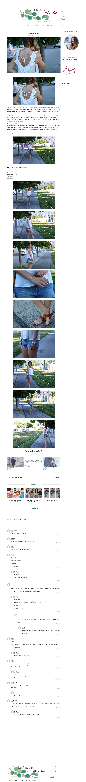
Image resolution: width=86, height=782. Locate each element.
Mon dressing (50, 25)
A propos (62, 25)
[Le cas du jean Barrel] (52, 492)
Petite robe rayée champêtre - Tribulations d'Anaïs (20, 513)
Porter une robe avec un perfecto (49, 467)
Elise (12, 660)
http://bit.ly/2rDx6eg (19, 604)
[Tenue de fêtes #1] (15, 462)
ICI (9, 167)
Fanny (12, 546)
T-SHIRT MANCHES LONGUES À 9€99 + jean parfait (33, 501)
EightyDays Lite (26, 780)
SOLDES (23, 25)
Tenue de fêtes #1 (10, 467)
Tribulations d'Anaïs (17, 778)
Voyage (43, 25)
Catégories (37, 25)
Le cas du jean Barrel (52, 500)
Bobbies (21, 125)
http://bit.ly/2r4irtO (18, 605)
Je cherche (29, 25)
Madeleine (13, 700)
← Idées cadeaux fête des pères (14, 477)
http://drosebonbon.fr (15, 566)
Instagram (55, 119)
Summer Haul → (57, 477)
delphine (12, 554)
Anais (31, 35)
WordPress (18, 780)
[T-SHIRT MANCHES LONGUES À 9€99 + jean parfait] (33, 492)
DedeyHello (13, 682)
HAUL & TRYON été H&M (15, 500)
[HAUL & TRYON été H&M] (15, 492)
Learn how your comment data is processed (33, 751)
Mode (34, 31)
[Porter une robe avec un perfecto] (51, 462)
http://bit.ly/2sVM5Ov (19, 606)
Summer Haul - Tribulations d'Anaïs (17, 525)
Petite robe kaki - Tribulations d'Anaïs (18, 519)
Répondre (58, 534)
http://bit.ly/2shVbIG (19, 608)
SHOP (56, 25)
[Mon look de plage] (34, 462)
